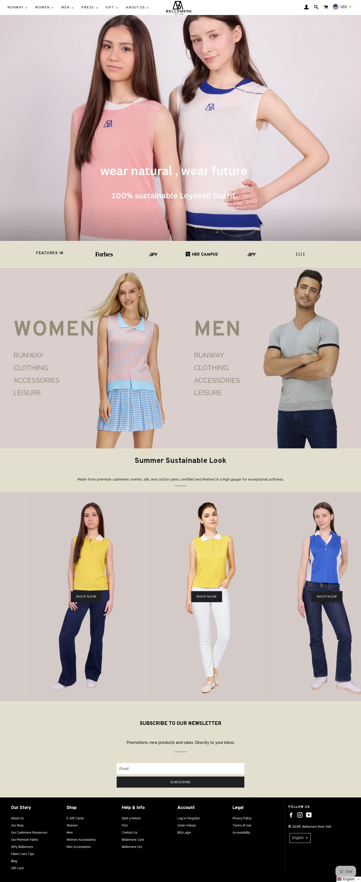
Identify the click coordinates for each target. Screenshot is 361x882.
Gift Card (17, 868)
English (298, 838)
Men (70, 832)
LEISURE (27, 393)
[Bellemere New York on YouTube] (309, 815)
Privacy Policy (242, 818)
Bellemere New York (316, 826)
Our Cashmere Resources (29, 832)
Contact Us (129, 832)
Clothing (31, 368)
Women (72, 825)
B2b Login (184, 832)
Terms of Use (242, 825)
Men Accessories (79, 847)
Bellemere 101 (132, 847)
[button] (348, 879)
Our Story (17, 825)
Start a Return (131, 818)
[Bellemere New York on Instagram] (300, 815)
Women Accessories (81, 839)
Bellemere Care (133, 839)
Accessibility (241, 832)
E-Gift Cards (75, 818)
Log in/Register (188, 818)
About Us (17, 818)
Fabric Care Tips (22, 854)
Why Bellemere (22, 847)
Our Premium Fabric (24, 839)
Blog (14, 861)
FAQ (124, 825)
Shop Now (60, 596)
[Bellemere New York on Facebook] (291, 815)
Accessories (36, 380)
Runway (28, 355)
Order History (186, 825)
